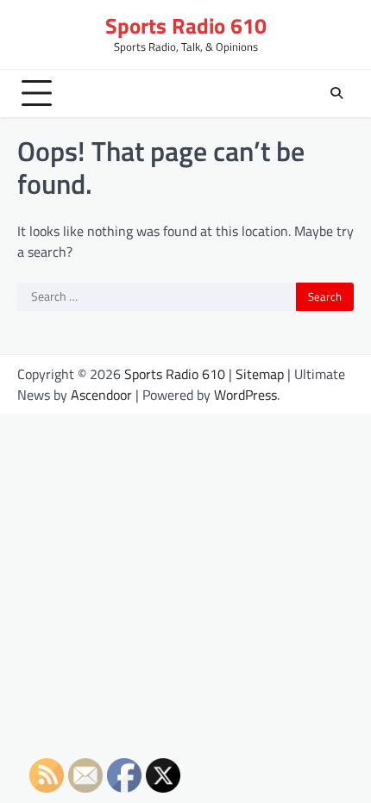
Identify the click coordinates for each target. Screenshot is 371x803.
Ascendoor (101, 394)
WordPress (245, 394)
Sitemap (260, 374)
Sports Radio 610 (186, 25)
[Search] (336, 93)
